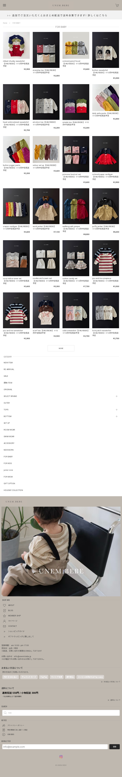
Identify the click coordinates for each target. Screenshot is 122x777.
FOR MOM (8, 477)
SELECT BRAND (10, 396)
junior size (8, 470)
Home (5, 23)
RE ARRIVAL (9, 369)
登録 (114, 747)
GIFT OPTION (9, 483)
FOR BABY (8, 457)
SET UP (7, 423)
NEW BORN (9, 450)
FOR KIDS (8, 463)
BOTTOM (8, 416)
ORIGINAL (8, 389)
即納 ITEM (8, 383)
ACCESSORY (9, 443)
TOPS (6, 410)
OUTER (7, 403)
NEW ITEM (8, 363)
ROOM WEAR (9, 430)
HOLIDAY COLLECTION (13, 490)
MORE (61, 348)
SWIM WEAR (9, 436)
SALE (6, 376)
